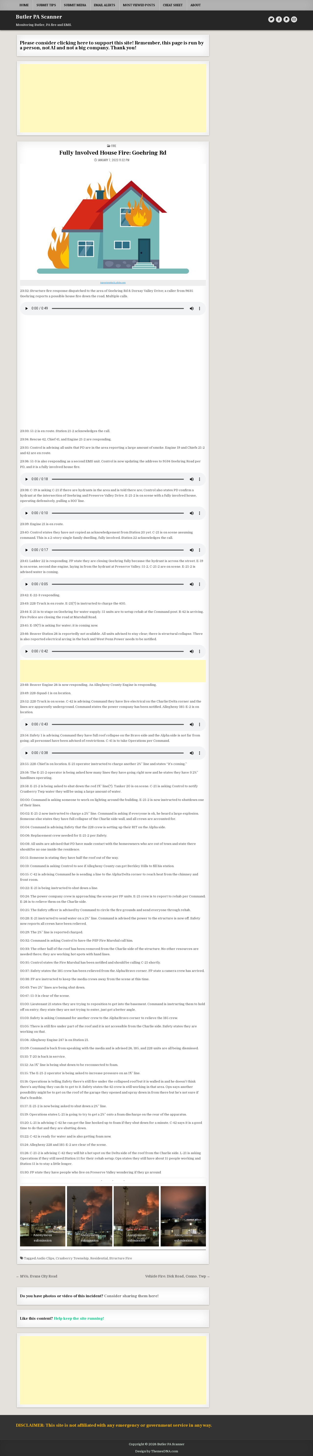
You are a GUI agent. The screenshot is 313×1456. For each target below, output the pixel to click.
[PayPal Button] (286, 19)
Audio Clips (45, 1258)
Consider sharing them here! (131, 1296)
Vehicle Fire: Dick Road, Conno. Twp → (177, 1276)
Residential (99, 1258)
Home (24, 5)
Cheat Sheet (173, 5)
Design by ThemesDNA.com (156, 1451)
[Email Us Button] (294, 19)
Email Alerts (104, 5)
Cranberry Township (72, 1258)
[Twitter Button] (271, 19)
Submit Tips (46, 5)
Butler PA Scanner (39, 16)
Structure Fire (120, 1258)
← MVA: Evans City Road (36, 1276)
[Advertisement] (113, 98)
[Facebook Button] (279, 19)
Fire (113, 146)
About (195, 5)
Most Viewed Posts (139, 5)
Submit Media (75, 5)
